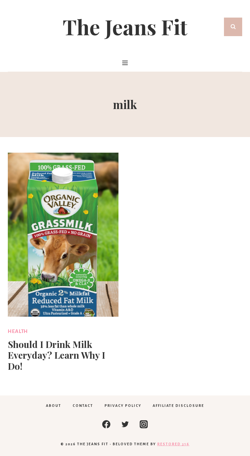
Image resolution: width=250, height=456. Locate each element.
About (53, 406)
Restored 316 (173, 444)
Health (18, 331)
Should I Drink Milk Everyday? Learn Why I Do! (56, 355)
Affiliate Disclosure (178, 406)
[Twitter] (125, 424)
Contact (83, 406)
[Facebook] (106, 424)
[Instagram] (144, 424)
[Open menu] (125, 63)
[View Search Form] (233, 27)
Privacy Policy (122, 406)
